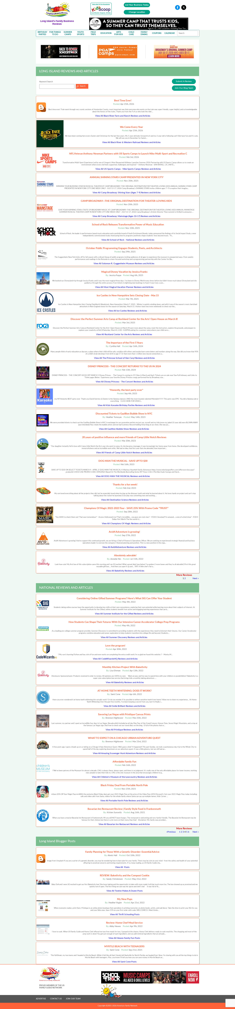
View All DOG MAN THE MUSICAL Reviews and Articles (123, 476)
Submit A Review (184, 81)
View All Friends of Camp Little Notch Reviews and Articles (124, 453)
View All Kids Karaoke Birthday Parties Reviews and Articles (126, 405)
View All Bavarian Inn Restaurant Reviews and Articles (124, 824)
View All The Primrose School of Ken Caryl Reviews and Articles (124, 358)
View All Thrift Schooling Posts (125, 914)
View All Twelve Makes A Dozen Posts (124, 891)
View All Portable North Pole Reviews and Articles (124, 801)
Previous (171, 832)
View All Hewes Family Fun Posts (124, 938)
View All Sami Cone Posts (124, 962)
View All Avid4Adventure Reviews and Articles (124, 547)
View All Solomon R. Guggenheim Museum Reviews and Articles (124, 263)
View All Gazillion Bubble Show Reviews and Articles (124, 429)
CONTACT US (56, 999)
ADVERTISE (41, 999)
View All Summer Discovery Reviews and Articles (124, 637)
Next (195, 578)
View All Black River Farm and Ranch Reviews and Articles (122, 116)
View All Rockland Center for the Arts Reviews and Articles (124, 334)
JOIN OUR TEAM (73, 999)
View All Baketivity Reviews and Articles (125, 571)
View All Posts (122, 867)
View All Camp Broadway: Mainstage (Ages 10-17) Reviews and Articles (126, 216)
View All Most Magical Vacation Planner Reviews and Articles (124, 287)
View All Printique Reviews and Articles (124, 730)
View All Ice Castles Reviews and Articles (127, 311)
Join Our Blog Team (184, 88)
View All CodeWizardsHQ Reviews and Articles (115, 659)
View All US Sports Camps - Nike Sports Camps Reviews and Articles (128, 169)
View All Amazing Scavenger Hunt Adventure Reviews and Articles (124, 753)
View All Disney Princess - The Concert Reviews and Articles (124, 382)
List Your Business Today (137, 5)
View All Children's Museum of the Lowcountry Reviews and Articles (124, 777)
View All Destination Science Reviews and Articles (125, 500)
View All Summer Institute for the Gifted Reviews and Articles (124, 614)
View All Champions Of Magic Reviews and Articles (126, 523)
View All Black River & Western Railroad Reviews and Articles (131, 142)
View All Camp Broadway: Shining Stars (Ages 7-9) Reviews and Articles (127, 193)
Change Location (137, 12)
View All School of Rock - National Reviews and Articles (127, 240)
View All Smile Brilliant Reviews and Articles (124, 706)
